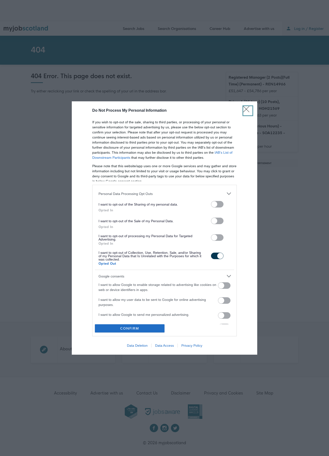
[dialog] (164, 228)
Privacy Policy (191, 345)
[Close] (247, 110)
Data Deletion (137, 345)
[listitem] (164, 193)
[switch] (217, 204)
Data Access (164, 345)
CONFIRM (129, 328)
